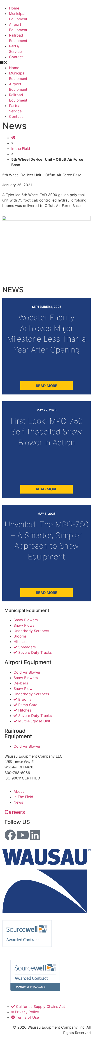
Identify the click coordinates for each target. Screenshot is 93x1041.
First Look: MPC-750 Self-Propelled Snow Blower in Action (46, 431)
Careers (15, 812)
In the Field (20, 148)
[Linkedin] (35, 835)
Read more (46, 385)
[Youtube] (22, 835)
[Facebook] (10, 835)
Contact (16, 57)
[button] (46, 62)
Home (14, 8)
